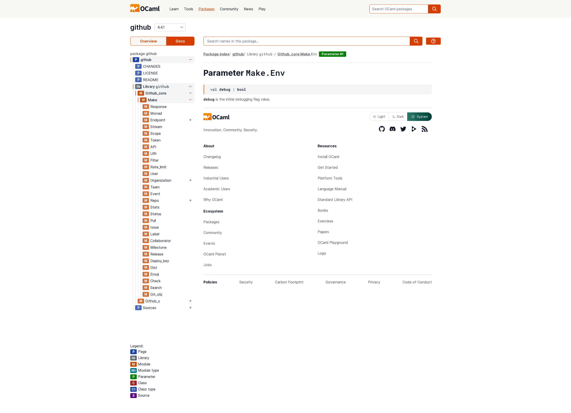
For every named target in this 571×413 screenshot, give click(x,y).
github (140, 27)
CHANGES (151, 66)
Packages (207, 9)
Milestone (158, 247)
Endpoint (157, 120)
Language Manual (332, 189)
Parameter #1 (332, 54)
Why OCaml (213, 199)
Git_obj (156, 294)
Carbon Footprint (289, 282)
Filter (154, 160)
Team (154, 187)
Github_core (155, 93)
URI (153, 153)
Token (155, 140)
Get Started (328, 167)
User (154, 173)
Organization (160, 180)
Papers (323, 232)
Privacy (374, 282)
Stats (154, 207)
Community (229, 9)
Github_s (152, 301)
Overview (148, 41)
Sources (149, 308)
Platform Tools (330, 178)
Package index (216, 54)
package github (143, 53)
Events (209, 243)
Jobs (207, 265)
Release (156, 254)
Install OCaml (328, 156)
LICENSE (150, 73)
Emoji (154, 274)
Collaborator (160, 240)
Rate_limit (158, 167)
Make (152, 100)
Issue (154, 227)
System (422, 116)
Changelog (212, 156)
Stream (156, 126)
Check (155, 281)
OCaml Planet (214, 254)
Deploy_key (159, 261)
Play (262, 9)
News (248, 9)
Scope (155, 133)
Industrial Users (216, 178)
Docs (180, 41)
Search (156, 287)
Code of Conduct (417, 282)
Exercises (325, 221)
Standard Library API (335, 199)
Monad (156, 113)
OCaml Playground (333, 242)
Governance (336, 282)
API (153, 147)
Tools (188, 9)
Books (323, 210)
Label (154, 234)
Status (155, 214)
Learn (174, 9)
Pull (153, 220)
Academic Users (216, 189)
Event (155, 194)
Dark (400, 116)
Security (246, 282)
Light (381, 116)
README (150, 80)
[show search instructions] (433, 41)
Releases (210, 167)
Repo (154, 200)
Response (158, 106)
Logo (322, 253)
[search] (434, 8)
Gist (153, 267)
